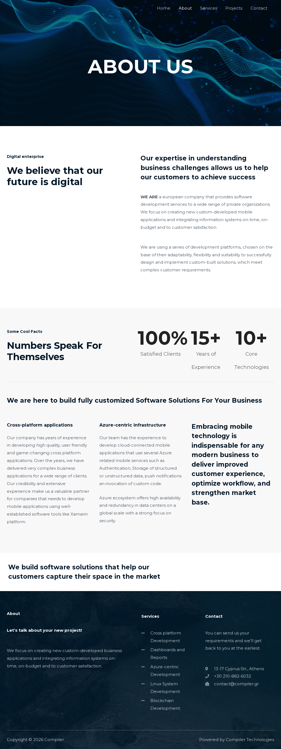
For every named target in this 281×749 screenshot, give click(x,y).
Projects (233, 8)
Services (208, 8)
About (185, 8)
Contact (259, 8)
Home (163, 8)
